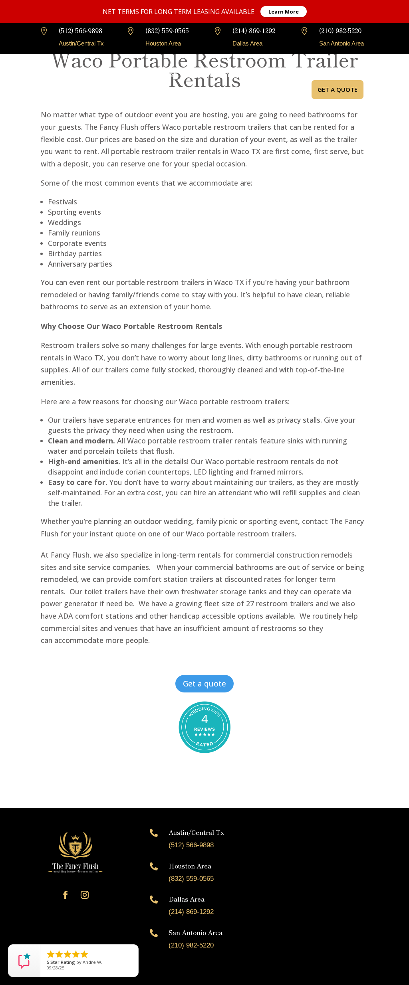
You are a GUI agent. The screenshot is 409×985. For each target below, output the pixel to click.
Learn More (283, 11)
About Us (123, 74)
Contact (183, 104)
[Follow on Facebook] (65, 895)
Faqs (271, 74)
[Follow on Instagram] (85, 895)
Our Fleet (162, 74)
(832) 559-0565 (167, 30)
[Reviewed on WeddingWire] (204, 727)
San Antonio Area (195, 932)
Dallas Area (186, 899)
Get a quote (337, 89)
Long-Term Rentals (224, 74)
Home (89, 74)
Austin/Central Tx (196, 832)
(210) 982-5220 (340, 30)
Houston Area (190, 865)
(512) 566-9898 (80, 30)
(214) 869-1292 (253, 30)
